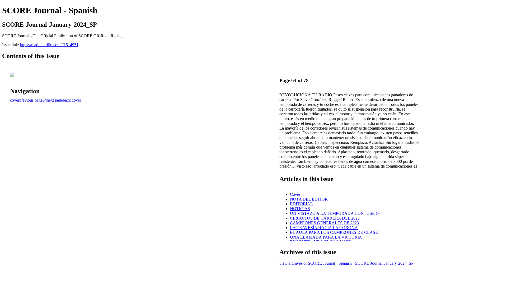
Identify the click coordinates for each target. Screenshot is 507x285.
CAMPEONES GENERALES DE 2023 (324, 223)
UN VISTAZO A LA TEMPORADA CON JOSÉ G (334, 213)
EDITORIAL (301, 204)
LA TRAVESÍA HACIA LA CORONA (324, 227)
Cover (295, 194)
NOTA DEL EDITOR (309, 199)
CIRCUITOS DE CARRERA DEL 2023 (325, 218)
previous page (31, 100)
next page (55, 100)
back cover (72, 100)
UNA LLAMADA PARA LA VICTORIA (326, 237)
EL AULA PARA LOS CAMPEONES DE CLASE (334, 232)
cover (14, 100)
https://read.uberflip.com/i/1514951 (49, 44)
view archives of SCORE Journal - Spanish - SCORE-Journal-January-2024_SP (346, 263)
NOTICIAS (300, 208)
